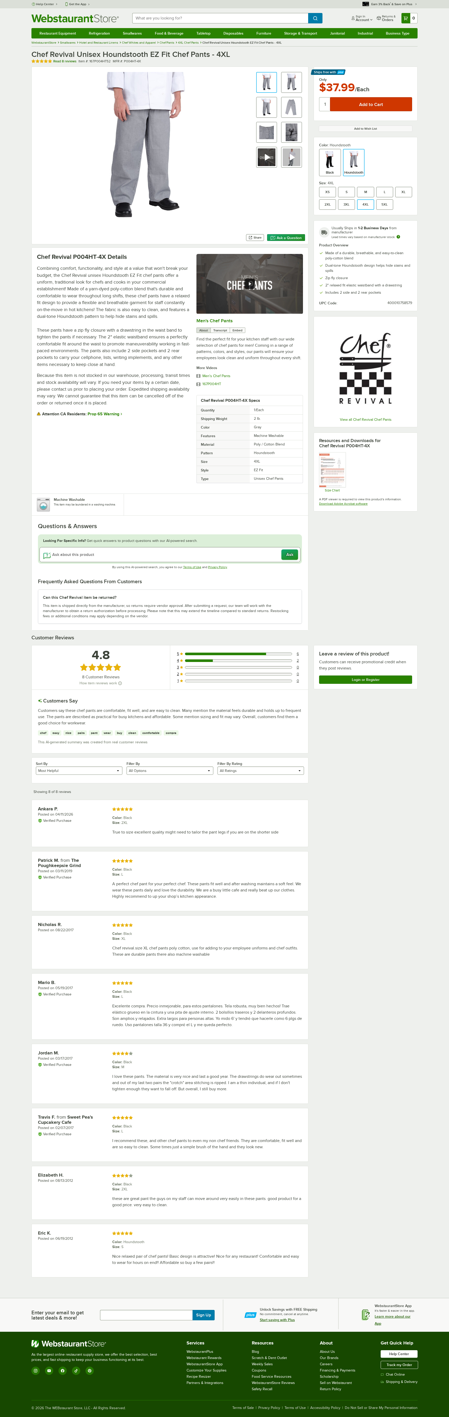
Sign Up (203, 1315)
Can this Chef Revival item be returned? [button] (79, 597)
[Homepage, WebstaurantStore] (75, 18)
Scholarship (329, 1377)
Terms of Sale (243, 1408)
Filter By (133, 763)
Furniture (263, 33)
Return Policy (330, 1389)
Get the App (77, 4)
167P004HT (211, 384)
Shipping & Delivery (402, 1382)
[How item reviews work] (120, 683)
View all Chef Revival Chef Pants (366, 420)
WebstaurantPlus (200, 1352)
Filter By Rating (229, 763)
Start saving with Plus (277, 1320)
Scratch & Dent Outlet (269, 1358)
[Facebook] (62, 1371)
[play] (250, 284)
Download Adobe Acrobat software (343, 504)
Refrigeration (99, 33)
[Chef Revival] (365, 368)
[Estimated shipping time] (398, 236)
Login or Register (366, 680)
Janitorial (337, 33)
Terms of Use (192, 567)
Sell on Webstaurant (336, 1383)
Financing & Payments (337, 1370)
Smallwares (132, 33)
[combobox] (220, 18)
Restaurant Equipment (57, 33)
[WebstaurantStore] (96, 1344)
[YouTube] (49, 1371)
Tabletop (203, 33)
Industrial (365, 33)
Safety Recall (262, 1389)
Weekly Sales (262, 1364)
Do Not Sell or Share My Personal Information (381, 1408)
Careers (326, 1364)
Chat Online (395, 1374)
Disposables (233, 33)
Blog (255, 1352)
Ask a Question (289, 238)
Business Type (398, 33)
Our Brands (329, 1358)
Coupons (259, 1370)
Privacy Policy (217, 567)
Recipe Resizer (199, 1377)
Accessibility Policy (325, 1408)
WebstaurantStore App (205, 1364)
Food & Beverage (169, 33)
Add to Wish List (365, 128)
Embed (237, 330)
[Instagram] (35, 1371)
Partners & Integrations (205, 1383)
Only (323, 79)
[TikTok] (76, 1371)
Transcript (220, 330)
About (203, 330)
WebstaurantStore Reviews (273, 1383)
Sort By (42, 763)
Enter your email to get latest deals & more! (57, 1315)
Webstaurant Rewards (204, 1358)
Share (258, 237)
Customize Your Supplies (207, 1370)
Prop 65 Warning (103, 414)
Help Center (45, 4)
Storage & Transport (300, 33)
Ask (289, 554)
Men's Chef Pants (214, 320)
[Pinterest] (89, 1371)
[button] (266, 82)
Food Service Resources (272, 1377)
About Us (327, 1352)
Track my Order (399, 1365)
